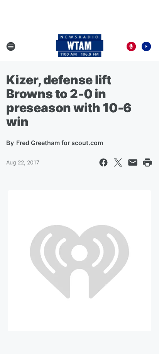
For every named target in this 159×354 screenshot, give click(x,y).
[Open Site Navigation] (10, 46)
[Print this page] (147, 162)
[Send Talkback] (131, 46)
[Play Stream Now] (146, 46)
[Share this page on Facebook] (103, 162)
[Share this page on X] (118, 162)
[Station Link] (80, 46)
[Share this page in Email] (132, 162)
